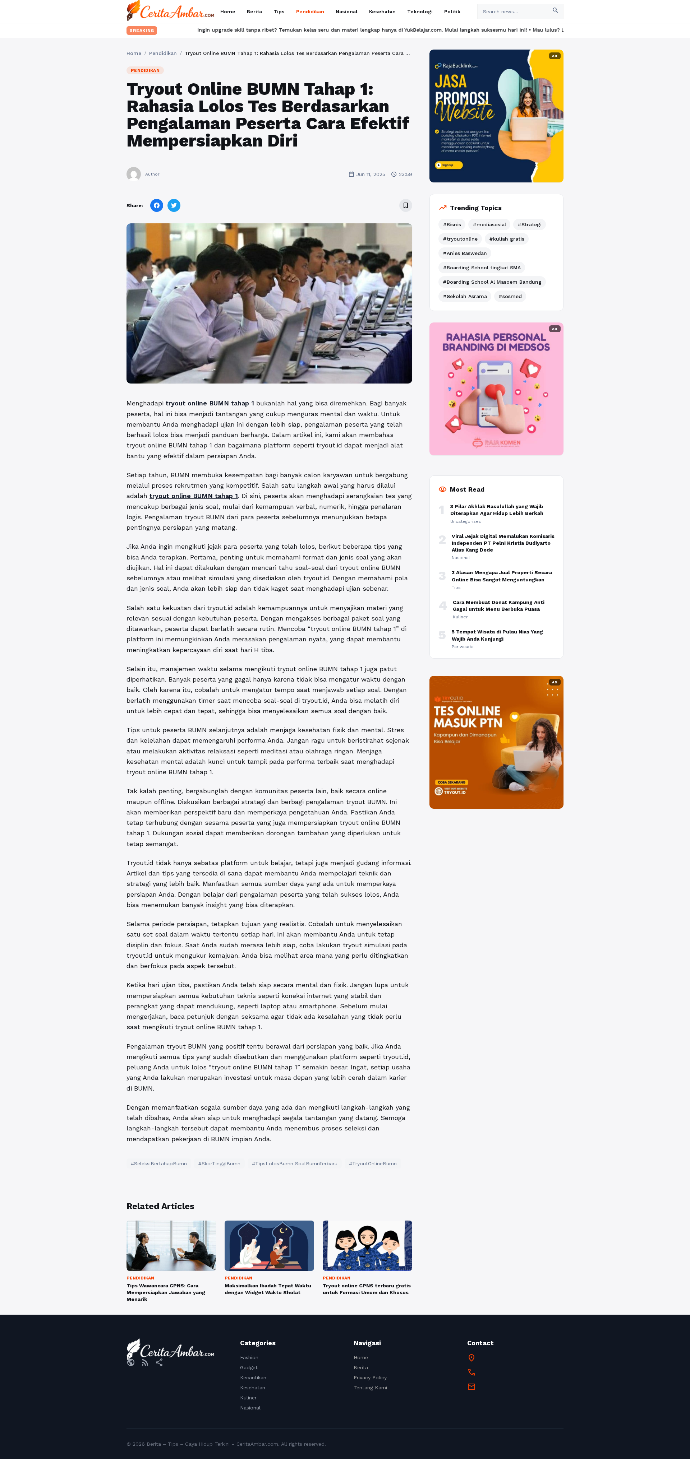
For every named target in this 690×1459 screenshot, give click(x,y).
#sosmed (510, 296)
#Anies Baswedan (465, 253)
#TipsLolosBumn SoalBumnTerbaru (294, 1163)
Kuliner (248, 1397)
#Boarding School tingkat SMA (482, 267)
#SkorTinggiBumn (219, 1163)
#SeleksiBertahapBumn (159, 1163)
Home (227, 11)
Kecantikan (253, 1377)
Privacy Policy (370, 1377)
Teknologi (420, 11)
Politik (452, 11)
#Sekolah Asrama (465, 296)
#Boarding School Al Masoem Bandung (492, 282)
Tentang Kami (370, 1387)
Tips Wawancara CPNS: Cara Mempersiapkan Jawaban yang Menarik (165, 1292)
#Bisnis (452, 224)
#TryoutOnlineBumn (373, 1163)
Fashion (249, 1357)
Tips (279, 11)
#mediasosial (489, 224)
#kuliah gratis (506, 239)
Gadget (249, 1367)
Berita (254, 11)
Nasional (347, 11)
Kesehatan (382, 11)
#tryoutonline (460, 239)
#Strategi (530, 224)
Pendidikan (310, 11)
